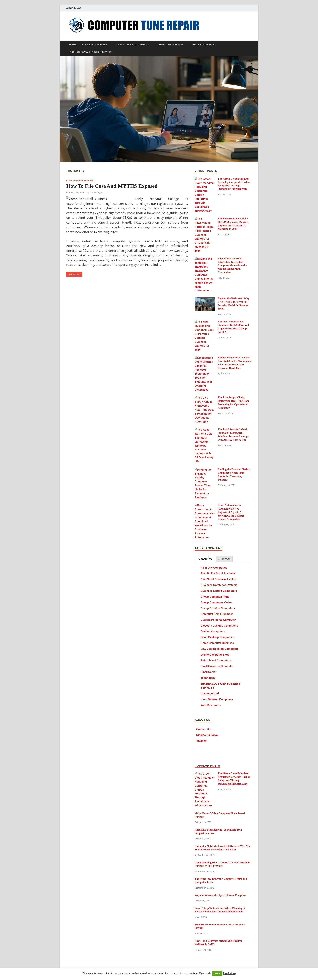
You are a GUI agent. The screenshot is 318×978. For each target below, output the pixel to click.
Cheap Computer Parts (215, 596)
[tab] (205, 559)
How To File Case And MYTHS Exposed (112, 186)
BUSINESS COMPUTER (94, 44)
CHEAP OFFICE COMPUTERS (132, 44)
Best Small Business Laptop (218, 579)
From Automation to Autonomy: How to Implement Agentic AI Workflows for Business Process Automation (231, 512)
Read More (73, 273)
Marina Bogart (96, 192)
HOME (72, 44)
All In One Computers (214, 567)
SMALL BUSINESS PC (203, 44)
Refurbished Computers (216, 660)
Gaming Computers (213, 631)
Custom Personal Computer (218, 619)
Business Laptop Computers (219, 590)
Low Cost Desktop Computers (219, 648)
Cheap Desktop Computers (218, 608)
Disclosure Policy (207, 735)
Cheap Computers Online (216, 602)
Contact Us (203, 729)
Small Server (208, 672)
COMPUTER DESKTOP (170, 44)
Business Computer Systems (219, 585)
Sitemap (201, 740)
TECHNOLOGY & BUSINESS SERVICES (90, 52)
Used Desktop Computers (217, 699)
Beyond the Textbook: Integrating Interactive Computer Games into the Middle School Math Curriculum (232, 265)
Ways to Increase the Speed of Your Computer (220, 895)
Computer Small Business (79, 181)
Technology (208, 677)
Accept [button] (217, 973)
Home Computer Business (217, 643)
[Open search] (250, 45)
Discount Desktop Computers (219, 625)
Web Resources (211, 705)
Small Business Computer (217, 666)
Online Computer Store (215, 654)
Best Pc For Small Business (218, 573)
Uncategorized (210, 693)
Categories (205, 558)
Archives (224, 558)
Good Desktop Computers (217, 637)
